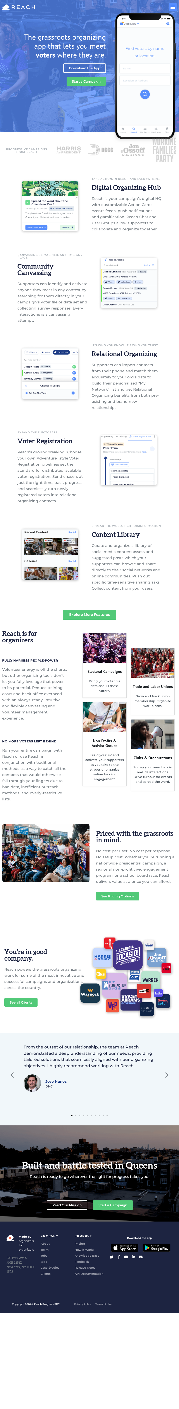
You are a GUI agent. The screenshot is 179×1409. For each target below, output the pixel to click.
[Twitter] (112, 1257)
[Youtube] (126, 1257)
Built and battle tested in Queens (89, 1165)
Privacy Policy (82, 1304)
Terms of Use (103, 1304)
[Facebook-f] (119, 1257)
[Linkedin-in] (133, 1257)
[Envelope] (141, 1257)
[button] (173, 7)
